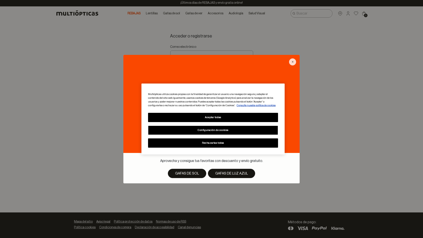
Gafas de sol (187, 173)
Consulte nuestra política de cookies (256, 105)
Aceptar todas (213, 117)
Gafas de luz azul (231, 173)
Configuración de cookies (213, 130)
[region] (213, 119)
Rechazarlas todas (213, 143)
